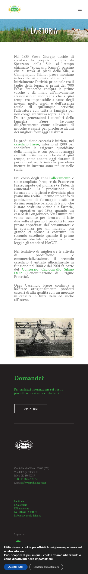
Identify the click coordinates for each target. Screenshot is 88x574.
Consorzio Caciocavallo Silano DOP (44, 271)
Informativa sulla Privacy (27, 515)
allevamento (60, 178)
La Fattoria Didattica (25, 511)
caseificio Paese (26, 144)
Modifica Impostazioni (46, 567)
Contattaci (31, 408)
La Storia (19, 501)
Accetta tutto (15, 567)
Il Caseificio (20, 504)
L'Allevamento (21, 508)
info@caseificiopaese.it (33, 482)
